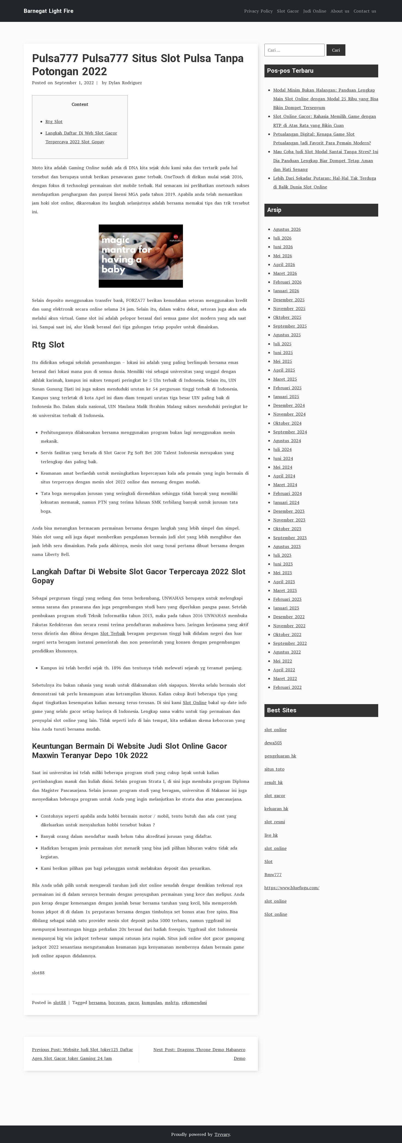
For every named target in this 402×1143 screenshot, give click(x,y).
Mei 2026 (282, 256)
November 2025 (289, 308)
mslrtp (172, 1002)
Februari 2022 (287, 687)
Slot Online (194, 702)
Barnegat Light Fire (48, 11)
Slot (268, 861)
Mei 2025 (282, 361)
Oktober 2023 (287, 529)
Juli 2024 (282, 449)
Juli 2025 (282, 344)
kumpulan (152, 1002)
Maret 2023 (285, 590)
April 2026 (284, 264)
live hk (271, 835)
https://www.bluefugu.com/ (291, 888)
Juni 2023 (283, 564)
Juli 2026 (282, 238)
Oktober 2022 (287, 634)
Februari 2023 (287, 599)
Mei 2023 (282, 573)
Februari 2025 (287, 388)
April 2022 (284, 670)
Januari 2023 (286, 608)
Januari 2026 (286, 291)
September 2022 (290, 643)
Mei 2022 (282, 661)
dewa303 (273, 743)
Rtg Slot (54, 121)
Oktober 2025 (287, 317)
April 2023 (284, 582)
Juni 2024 (283, 458)
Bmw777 (273, 874)
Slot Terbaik (112, 633)
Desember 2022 (289, 617)
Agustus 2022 (287, 652)
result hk (273, 782)
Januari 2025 (286, 396)
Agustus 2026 (287, 229)
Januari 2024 (286, 502)
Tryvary (222, 1134)
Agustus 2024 (287, 441)
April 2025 (284, 370)
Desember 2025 (289, 300)
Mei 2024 (282, 467)
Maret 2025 (285, 379)
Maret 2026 (285, 273)
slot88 (59, 1002)
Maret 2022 (285, 678)
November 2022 (289, 626)
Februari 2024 (287, 493)
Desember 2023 (289, 511)
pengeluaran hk (280, 756)
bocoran (117, 1002)
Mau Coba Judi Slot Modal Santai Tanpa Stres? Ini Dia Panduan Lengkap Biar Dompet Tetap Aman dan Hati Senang (325, 160)
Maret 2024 (285, 485)
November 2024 (289, 414)
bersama (97, 1002)
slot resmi (274, 822)
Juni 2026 (283, 247)
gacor (133, 1002)
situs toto (274, 769)
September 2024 (290, 432)
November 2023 (289, 520)
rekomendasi (194, 1002)
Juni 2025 (283, 352)
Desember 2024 (289, 405)
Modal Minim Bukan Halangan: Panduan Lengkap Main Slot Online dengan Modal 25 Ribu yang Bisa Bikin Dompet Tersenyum (325, 98)
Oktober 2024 (287, 423)
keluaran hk (276, 809)
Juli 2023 (282, 555)
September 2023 (290, 538)
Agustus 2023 (287, 546)
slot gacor (274, 795)
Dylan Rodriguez (125, 83)
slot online (275, 730)
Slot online (275, 914)
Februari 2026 (287, 282)
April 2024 (284, 476)
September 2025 (290, 326)
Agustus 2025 (287, 335)
